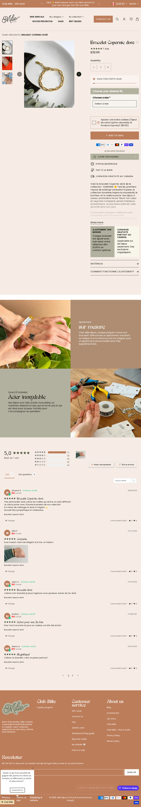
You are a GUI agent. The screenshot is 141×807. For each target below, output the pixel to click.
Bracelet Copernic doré (34, 34)
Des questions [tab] (25, 474)
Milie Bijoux (62, 797)
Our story (111, 718)
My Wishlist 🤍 (79, 744)
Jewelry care (78, 727)
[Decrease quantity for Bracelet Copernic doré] (93, 67)
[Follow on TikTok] (16, 738)
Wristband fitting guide (83, 733)
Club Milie (7, 3)
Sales (60, 21)
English (133, 4)
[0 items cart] (137, 19)
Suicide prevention (42, 21)
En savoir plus (17, 790)
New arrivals (37, 16)
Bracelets (14, 34)
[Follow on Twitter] (3, 738)
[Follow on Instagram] (12, 738)
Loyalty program (45, 707)
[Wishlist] (131, 19)
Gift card (20, 3)
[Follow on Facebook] (8, 738)
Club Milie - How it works (118, 729)
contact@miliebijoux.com (95, 787)
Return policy (113, 741)
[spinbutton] (101, 67)
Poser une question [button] (102, 464)
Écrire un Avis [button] (128, 464)
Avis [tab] (7, 474)
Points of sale (78, 750)
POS (70, 797)
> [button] (77, 675)
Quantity (95, 60)
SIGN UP (131, 772)
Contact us (103, 19)
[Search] (117, 19)
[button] (41, 4)
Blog (109, 707)
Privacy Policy (113, 735)
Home (5, 34)
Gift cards (77, 711)
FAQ (74, 722)
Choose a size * (101, 97)
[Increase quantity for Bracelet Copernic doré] (108, 67)
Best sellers (75, 21)
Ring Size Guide (79, 739)
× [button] (32, 768)
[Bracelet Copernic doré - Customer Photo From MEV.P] (81, 455)
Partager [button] (11, 520)
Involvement (113, 713)
